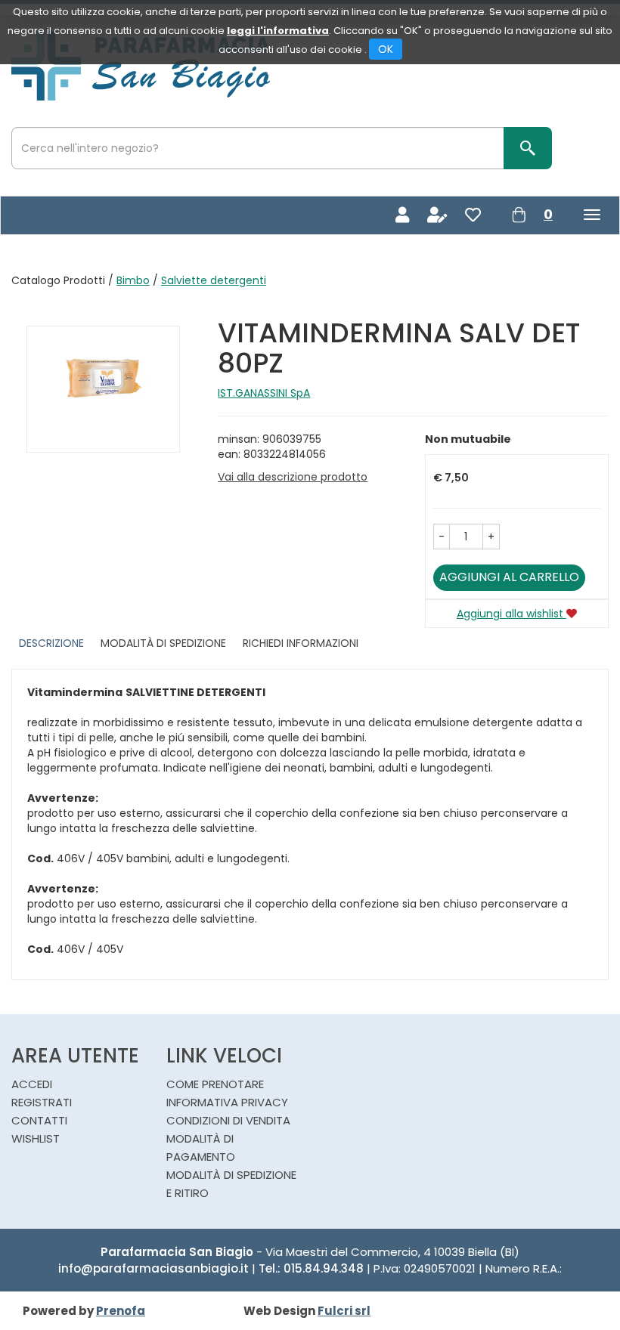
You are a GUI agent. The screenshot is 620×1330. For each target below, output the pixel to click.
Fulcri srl (344, 1311)
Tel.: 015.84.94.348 (311, 1268)
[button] (441, 536)
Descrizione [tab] (51, 643)
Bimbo (133, 280)
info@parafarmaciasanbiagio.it (153, 1268)
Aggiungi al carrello (509, 577)
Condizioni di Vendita (228, 1120)
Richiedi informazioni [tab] (300, 643)
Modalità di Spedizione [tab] (163, 643)
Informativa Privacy (227, 1102)
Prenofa (120, 1311)
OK (385, 49)
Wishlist (35, 1138)
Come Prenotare (215, 1084)
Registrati (41, 1102)
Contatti (39, 1120)
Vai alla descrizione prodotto (292, 476)
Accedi (31, 1084)
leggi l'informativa (278, 30)
